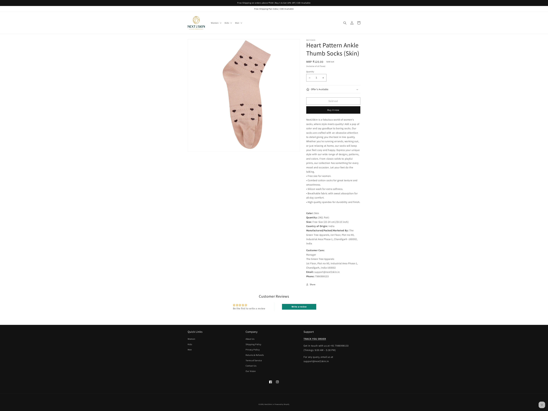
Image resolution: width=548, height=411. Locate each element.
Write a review (299, 306)
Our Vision (251, 371)
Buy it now (333, 110)
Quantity (310, 71)
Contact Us (251, 365)
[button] (216, 23)
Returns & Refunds (255, 355)
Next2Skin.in (269, 404)
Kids (190, 344)
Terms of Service (254, 360)
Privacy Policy (253, 349)
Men (190, 349)
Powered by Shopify (282, 404)
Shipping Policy (253, 344)
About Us (250, 338)
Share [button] (313, 284)
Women (191, 338)
